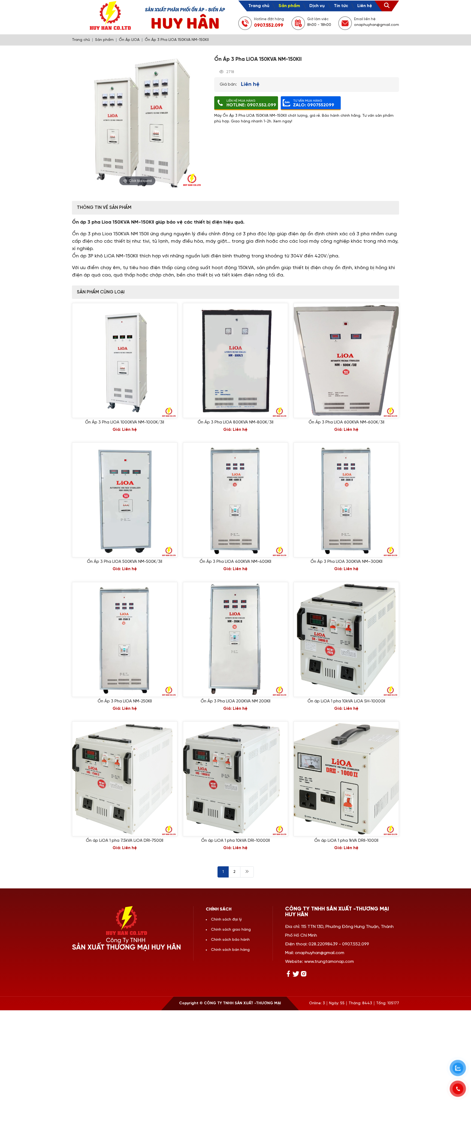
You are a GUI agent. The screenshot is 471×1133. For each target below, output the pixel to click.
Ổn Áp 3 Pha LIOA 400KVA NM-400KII (235, 562)
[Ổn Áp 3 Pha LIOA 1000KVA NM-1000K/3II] (124, 360)
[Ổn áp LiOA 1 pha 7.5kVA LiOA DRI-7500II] (124, 779)
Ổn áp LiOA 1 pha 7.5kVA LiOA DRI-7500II (124, 841)
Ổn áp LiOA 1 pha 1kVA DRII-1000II (346, 841)
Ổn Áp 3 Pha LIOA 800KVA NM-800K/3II (235, 422)
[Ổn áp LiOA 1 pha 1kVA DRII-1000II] (346, 779)
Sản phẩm (289, 6)
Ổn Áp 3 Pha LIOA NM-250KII (125, 701)
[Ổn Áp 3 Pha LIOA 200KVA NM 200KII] (235, 639)
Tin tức (341, 6)
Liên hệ (364, 6)
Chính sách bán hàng (230, 950)
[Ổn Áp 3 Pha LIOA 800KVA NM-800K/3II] (235, 360)
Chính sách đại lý (226, 920)
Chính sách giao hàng (231, 930)
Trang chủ (258, 6)
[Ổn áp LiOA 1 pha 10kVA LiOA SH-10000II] (346, 639)
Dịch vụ (317, 6)
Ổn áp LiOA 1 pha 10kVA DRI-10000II (235, 841)
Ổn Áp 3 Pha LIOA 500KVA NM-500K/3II (124, 562)
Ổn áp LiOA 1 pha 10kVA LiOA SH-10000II (346, 701)
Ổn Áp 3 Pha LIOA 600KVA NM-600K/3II (346, 422)
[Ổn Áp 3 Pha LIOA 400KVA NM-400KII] (235, 500)
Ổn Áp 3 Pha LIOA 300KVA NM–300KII (346, 562)
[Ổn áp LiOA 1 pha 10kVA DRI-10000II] (235, 779)
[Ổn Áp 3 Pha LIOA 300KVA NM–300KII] (346, 500)
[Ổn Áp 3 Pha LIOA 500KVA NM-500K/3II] (124, 500)
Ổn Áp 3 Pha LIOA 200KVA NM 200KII (235, 701)
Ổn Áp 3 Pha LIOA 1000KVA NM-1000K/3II (124, 422)
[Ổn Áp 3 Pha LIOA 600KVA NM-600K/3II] (346, 360)
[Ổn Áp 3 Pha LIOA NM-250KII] (124, 639)
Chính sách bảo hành (230, 940)
